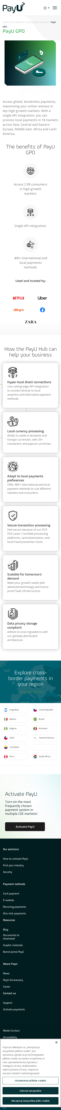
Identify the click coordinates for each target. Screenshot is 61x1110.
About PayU (10, 964)
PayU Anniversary (13, 980)
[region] (30, 1073)
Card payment (11, 893)
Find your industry (13, 865)
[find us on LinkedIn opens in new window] (4, 1107)
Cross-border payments (37, 22)
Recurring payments (14, 907)
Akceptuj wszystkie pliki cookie (30, 1100)
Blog (5, 929)
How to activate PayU (15, 859)
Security (7, 872)
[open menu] (55, 8)
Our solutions (17, 22)
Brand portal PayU (13, 952)
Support (7, 1003)
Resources (9, 920)
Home (6, 22)
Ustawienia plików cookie (30, 1080)
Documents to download (11, 937)
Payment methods (14, 884)
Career (6, 986)
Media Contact (11, 1030)
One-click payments (14, 913)
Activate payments (14, 1009)
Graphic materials (13, 945)
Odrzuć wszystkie (30, 1090)
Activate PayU (25, 827)
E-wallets (8, 900)
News (6, 973)
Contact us (9, 993)
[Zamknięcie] (56, 1042)
